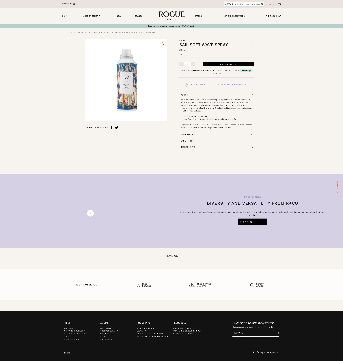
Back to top (338, 188)
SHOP (64, 16)
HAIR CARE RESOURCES (234, 16)
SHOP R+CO (246, 222)
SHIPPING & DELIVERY (74, 331)
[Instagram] (257, 352)
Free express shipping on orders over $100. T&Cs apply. (171, 26)
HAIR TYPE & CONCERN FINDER (187, 331)
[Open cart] (279, 4)
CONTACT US (70, 328)
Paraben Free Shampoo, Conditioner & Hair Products (101, 33)
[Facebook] (253, 352)
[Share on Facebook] (111, 127)
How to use (188, 134)
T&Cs (66, 336)
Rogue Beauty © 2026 (269, 353)
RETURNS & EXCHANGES (75, 334)
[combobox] (246, 4)
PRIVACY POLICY (71, 339)
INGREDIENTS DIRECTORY (184, 328)
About (184, 95)
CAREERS (104, 334)
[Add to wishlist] (253, 41)
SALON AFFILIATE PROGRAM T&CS (152, 336)
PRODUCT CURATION (109, 331)
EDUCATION (142, 331)
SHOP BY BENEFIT (91, 16)
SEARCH (229, 4)
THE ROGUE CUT (273, 16)
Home (70, 33)
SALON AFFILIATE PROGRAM (150, 334)
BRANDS (138, 16)
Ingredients (188, 147)
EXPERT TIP (187, 141)
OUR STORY (105, 328)
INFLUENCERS (106, 339)
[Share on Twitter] (116, 127)
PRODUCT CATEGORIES (183, 334)
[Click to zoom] (163, 43)
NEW (119, 16)
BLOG (103, 336)
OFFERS (198, 16)
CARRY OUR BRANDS (146, 328)
